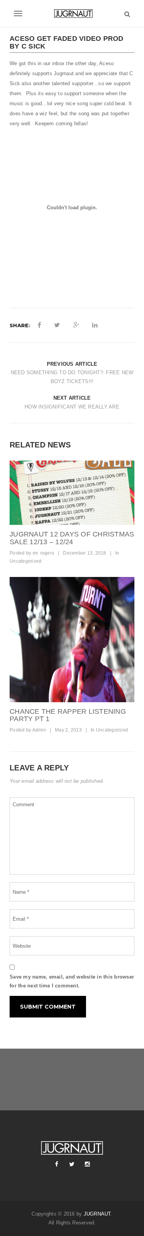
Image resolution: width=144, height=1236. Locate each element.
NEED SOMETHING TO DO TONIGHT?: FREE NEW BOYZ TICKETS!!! (72, 377)
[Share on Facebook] (39, 325)
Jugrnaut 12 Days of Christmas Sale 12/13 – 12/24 (72, 538)
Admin (39, 730)
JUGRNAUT (97, 1214)
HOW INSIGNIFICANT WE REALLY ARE (72, 407)
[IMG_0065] (72, 493)
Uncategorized (25, 561)
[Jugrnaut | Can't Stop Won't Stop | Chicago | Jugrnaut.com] (72, 13)
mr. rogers (44, 553)
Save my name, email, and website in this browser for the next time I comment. (72, 981)
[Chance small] (72, 639)
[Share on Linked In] (95, 325)
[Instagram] (87, 1164)
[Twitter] (72, 1164)
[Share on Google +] (76, 325)
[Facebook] (57, 1164)
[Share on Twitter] (57, 325)
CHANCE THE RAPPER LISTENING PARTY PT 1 (68, 715)
